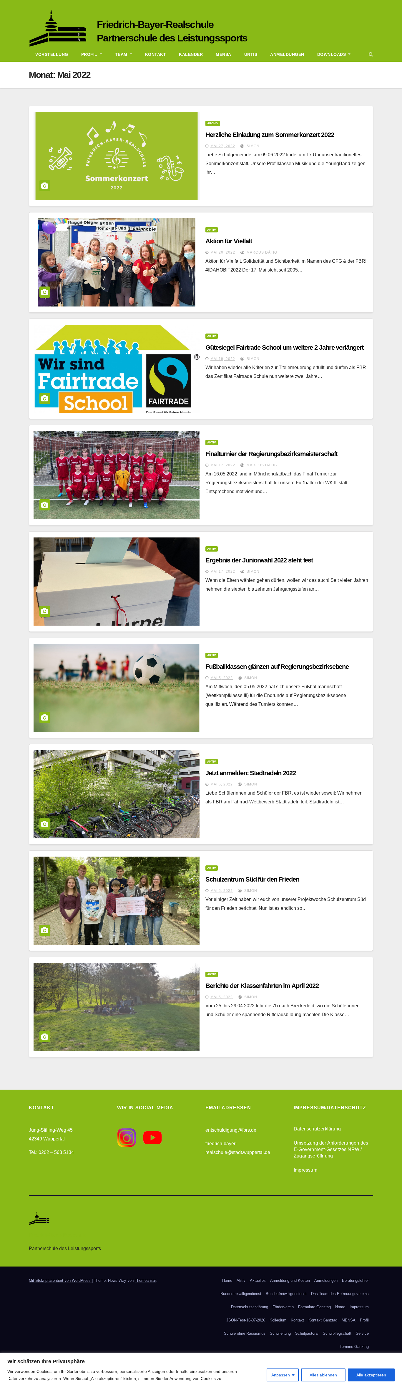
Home (227, 1280)
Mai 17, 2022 (222, 465)
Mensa (223, 54)
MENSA (349, 1320)
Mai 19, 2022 (222, 359)
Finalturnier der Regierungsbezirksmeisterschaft (271, 454)
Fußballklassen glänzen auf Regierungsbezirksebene (277, 666)
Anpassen (280, 1375)
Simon (252, 146)
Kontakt (155, 54)
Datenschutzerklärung (317, 1128)
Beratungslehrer (355, 1280)
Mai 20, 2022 (222, 252)
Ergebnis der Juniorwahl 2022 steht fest (259, 560)
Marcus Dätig (261, 252)
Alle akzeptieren (371, 1375)
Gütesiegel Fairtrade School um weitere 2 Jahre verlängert (284, 347)
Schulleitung (280, 1333)
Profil (90, 54)
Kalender (191, 54)
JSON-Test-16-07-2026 (245, 1320)
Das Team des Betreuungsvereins (340, 1293)
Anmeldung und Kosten (290, 1280)
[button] (371, 54)
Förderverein (283, 1307)
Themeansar (145, 1280)
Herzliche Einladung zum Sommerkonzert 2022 (269, 134)
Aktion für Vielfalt (228, 241)
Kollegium (278, 1320)
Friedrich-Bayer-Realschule (155, 24)
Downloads (332, 54)
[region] (201, 1370)
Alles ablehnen (323, 1375)
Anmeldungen (287, 54)
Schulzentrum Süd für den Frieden (252, 879)
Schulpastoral (306, 1333)
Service (362, 1333)
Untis (251, 54)
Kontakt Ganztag (322, 1320)
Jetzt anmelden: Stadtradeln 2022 (250, 773)
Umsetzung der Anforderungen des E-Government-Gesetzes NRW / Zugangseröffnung (331, 1149)
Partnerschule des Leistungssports (172, 37)
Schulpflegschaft (337, 1333)
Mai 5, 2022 (221, 678)
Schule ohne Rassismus (244, 1333)
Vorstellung (51, 54)
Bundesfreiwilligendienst (240, 1293)
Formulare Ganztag (314, 1307)
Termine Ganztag (354, 1346)
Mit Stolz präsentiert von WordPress (60, 1280)
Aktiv (211, 229)
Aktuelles (258, 1280)
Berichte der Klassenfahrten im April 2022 (262, 985)
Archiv (212, 123)
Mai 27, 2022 (222, 146)
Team (122, 54)
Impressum (305, 1169)
